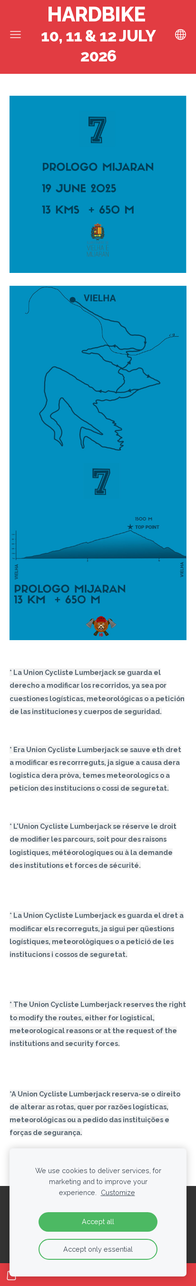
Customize (118, 1192)
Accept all (98, 1221)
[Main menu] (15, 34)
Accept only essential (98, 1249)
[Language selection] (180, 34)
